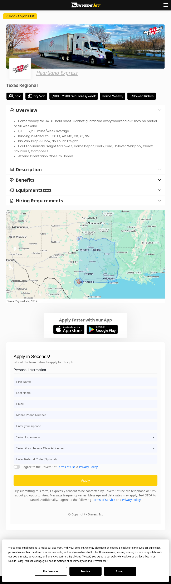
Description (29, 169)
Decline (85, 571)
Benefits (25, 180)
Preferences (50, 571)
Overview (26, 110)
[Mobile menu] (165, 5)
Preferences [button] (100, 561)
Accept (120, 571)
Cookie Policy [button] (15, 561)
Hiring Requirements (39, 201)
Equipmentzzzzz (34, 190)
